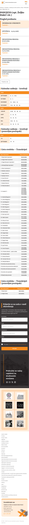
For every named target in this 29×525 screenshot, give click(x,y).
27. (20, 111)
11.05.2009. (24, 247)
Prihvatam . (15, 344)
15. (15, 117)
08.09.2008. (24, 157)
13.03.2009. (24, 233)
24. (19, 105)
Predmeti (6, 7)
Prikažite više (5, 82)
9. (12, 95)
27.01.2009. (24, 220)
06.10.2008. (24, 168)
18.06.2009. (24, 275)
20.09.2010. (21, 293)
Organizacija (4, 330)
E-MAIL (2, 323)
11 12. (11, 105)
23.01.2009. (24, 193)
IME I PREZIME (4, 316)
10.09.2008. (24, 165)
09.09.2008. (24, 159)
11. (10, 114)
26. (17, 111)
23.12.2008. (24, 199)
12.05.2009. (24, 249)
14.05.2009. (24, 254)
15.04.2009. (24, 240)
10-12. (14, 102)
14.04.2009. (24, 218)
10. (11, 102)
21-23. (11, 111)
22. (14, 105)
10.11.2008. (24, 180)
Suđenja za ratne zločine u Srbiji (16, 7)
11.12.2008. (23, 188)
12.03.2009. (24, 228)
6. (10, 98)
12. (17, 102)
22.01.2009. (24, 192)
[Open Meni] (26, 3)
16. (13, 124)
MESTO (3, 336)
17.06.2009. (24, 272)
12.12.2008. (23, 189)
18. (18, 124)
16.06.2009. (24, 268)
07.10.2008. (24, 175)
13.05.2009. (24, 251)
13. (15, 114)
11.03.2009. (24, 225)
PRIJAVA (14, 348)
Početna (2, 7)
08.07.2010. (21, 291)
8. (10, 95)
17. (15, 124)
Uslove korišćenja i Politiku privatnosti (17, 344)
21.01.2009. (23, 190)
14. (13, 117)
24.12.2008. (24, 209)
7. (12, 98)
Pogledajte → (5, 25)
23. (17, 105)
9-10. (15, 95)
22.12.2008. (24, 197)
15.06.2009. (24, 259)
